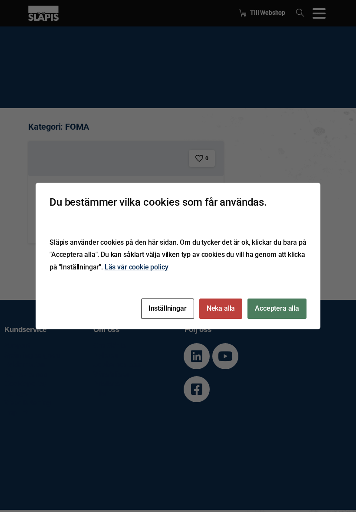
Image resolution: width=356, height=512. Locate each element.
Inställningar (167, 308)
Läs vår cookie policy (136, 267)
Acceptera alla (277, 308)
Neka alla (221, 308)
